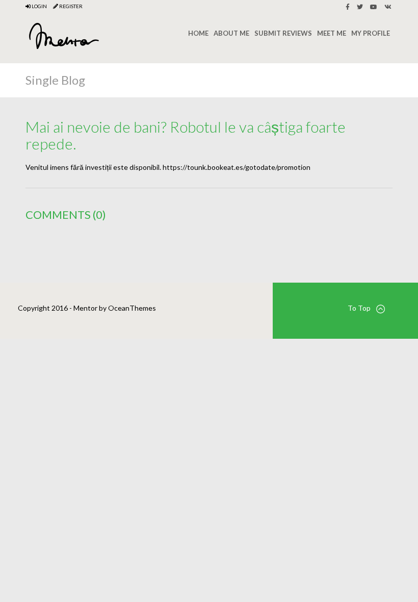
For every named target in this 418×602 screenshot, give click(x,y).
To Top (359, 308)
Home (198, 33)
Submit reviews (283, 33)
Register (70, 6)
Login (39, 6)
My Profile (370, 33)
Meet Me (331, 33)
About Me (231, 33)
